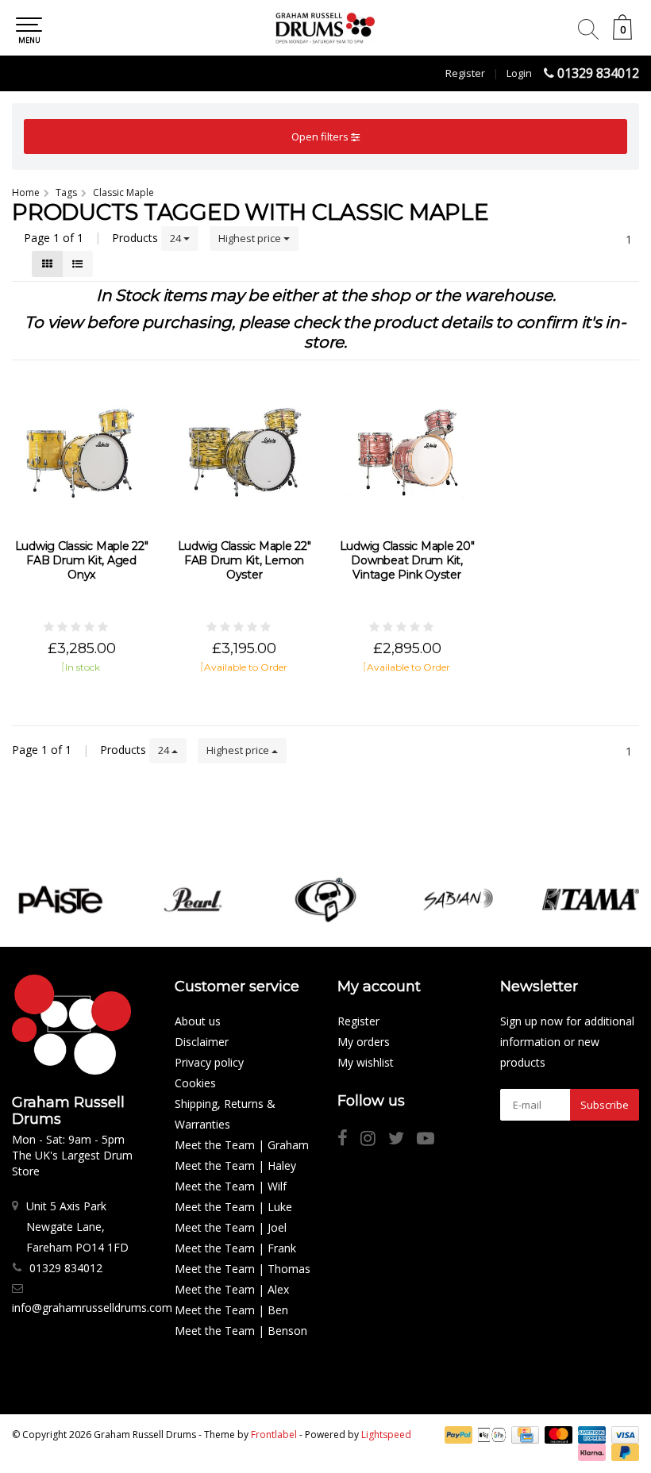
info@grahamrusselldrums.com (92, 1307)
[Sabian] (458, 899)
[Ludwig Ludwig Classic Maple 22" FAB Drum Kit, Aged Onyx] (81, 451)
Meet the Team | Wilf (231, 1186)
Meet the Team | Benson (241, 1330)
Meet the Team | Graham (242, 1144)
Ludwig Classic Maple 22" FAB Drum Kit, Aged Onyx (81, 560)
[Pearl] (192, 899)
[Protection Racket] (325, 899)
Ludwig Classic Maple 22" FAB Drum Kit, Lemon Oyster (244, 560)
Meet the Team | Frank (235, 1248)
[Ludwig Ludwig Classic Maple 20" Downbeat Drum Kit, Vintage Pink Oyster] (406, 451)
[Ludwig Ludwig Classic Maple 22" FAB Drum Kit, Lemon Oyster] (244, 451)
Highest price (250, 238)
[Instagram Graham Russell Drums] (374, 1140)
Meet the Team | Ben (231, 1309)
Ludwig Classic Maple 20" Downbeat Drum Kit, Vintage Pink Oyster (407, 560)
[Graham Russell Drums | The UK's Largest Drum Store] (325, 28)
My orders (363, 1041)
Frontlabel (274, 1434)
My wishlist (365, 1062)
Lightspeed (386, 1434)
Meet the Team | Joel (231, 1227)
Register (465, 73)
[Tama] (590, 899)
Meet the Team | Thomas (242, 1268)
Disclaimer (202, 1041)
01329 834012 (598, 73)
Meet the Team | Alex (232, 1289)
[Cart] (622, 35)
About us (198, 1021)
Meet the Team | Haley (235, 1165)
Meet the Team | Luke (233, 1206)
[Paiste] (60, 899)
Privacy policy (209, 1062)
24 (176, 238)
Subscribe (604, 1105)
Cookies (195, 1082)
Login (519, 73)
